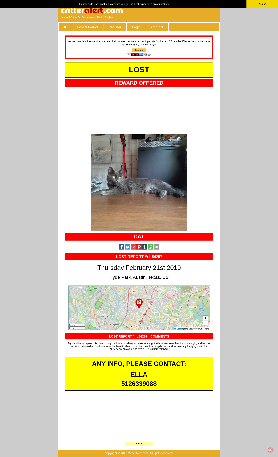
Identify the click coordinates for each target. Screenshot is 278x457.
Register (114, 27)
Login (136, 27)
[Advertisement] (180, 10)
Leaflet (179, 328)
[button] (139, 303)
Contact (157, 27)
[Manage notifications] (270, 450)
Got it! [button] (262, 4)
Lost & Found (87, 27)
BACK (139, 443)
